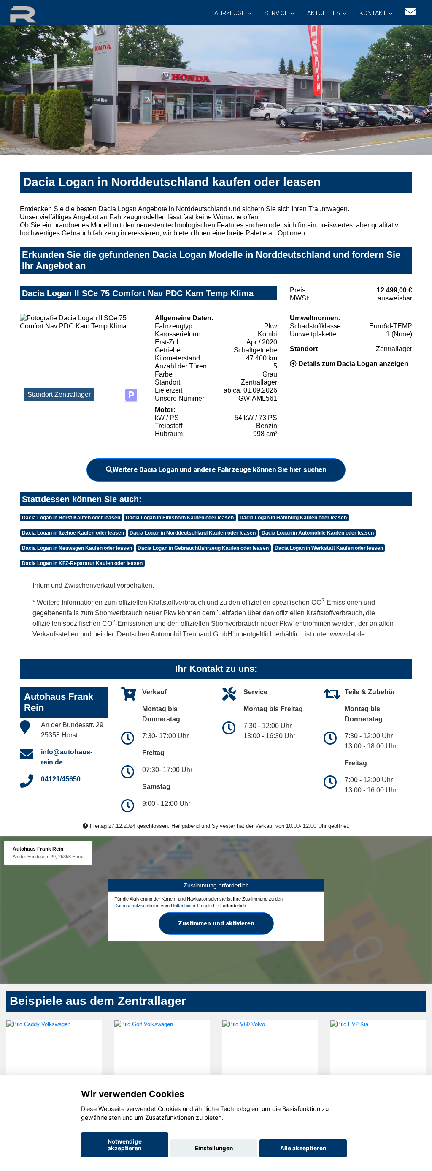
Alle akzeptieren (303, 1148)
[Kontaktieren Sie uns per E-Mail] (410, 11)
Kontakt (372, 13)
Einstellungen (214, 1148)
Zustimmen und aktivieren (216, 923)
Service (276, 13)
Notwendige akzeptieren (125, 1145)
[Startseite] (33, 14)
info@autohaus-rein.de (66, 757)
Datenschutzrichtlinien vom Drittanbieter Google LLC (167, 905)
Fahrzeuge (228, 13)
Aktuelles (323, 13)
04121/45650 (61, 779)
